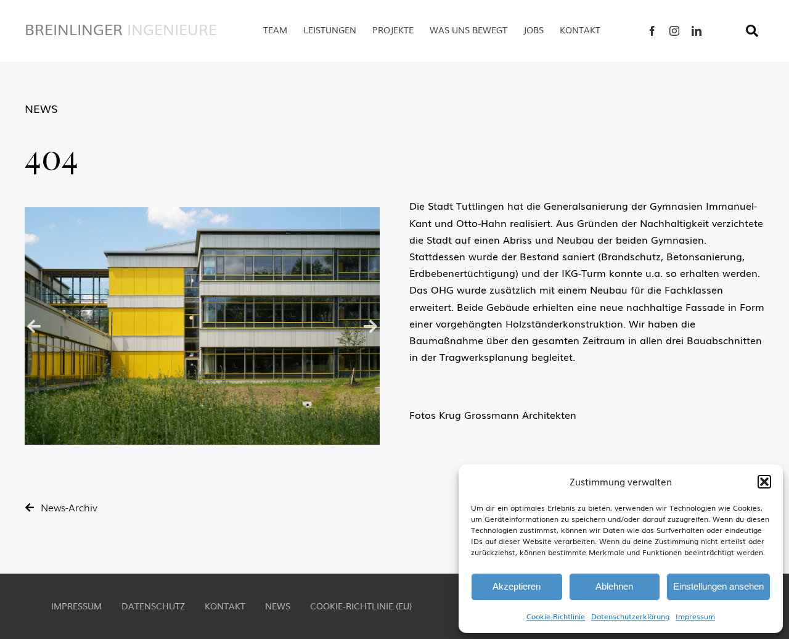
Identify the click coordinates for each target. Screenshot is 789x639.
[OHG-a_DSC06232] (202, 325)
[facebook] (652, 31)
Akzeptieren (517, 586)
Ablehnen (614, 586)
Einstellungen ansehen (718, 586)
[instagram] (674, 31)
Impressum (695, 616)
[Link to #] (752, 31)
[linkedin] (696, 31)
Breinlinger (121, 28)
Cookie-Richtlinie (555, 616)
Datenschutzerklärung (630, 616)
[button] (764, 482)
